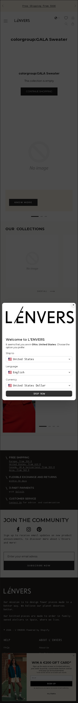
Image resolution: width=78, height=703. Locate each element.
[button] (39, 359)
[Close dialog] (73, 305)
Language (12, 366)
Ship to (10, 353)
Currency (11, 379)
